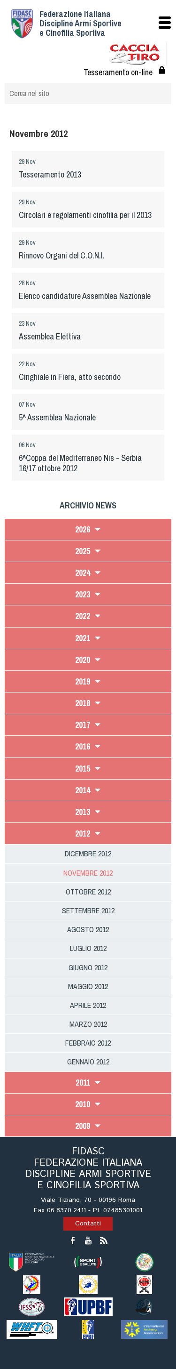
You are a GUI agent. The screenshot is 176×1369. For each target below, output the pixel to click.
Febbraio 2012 (88, 1043)
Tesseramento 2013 (50, 174)
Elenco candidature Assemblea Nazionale (85, 296)
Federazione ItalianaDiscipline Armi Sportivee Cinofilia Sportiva (80, 23)
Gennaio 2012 (88, 1061)
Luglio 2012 (88, 948)
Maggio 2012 (88, 986)
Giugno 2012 (88, 967)
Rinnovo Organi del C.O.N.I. (62, 255)
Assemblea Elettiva (50, 336)
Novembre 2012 (88, 873)
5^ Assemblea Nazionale (57, 417)
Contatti (88, 1223)
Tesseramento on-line (118, 72)
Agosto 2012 (88, 929)
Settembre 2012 (88, 910)
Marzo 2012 (88, 1024)
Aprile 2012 (88, 1005)
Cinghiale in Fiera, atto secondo (70, 377)
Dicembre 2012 (88, 853)
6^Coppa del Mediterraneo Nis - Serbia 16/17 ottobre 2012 (80, 463)
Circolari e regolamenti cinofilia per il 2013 (85, 215)
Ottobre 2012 (88, 891)
